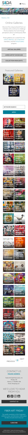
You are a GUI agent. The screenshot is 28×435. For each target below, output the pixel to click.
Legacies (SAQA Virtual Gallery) (18, 209)
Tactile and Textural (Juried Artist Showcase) (19, 352)
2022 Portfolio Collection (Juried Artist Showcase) (8, 125)
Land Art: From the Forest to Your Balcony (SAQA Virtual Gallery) (19, 316)
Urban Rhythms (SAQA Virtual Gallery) (7, 81)
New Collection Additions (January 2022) (8, 197)
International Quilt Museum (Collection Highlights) (20, 340)
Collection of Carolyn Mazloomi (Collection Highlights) (8, 185)
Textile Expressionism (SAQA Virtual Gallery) (20, 125)
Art (8, 18)
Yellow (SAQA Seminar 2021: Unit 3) (8, 268)
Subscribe (14, 423)
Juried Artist (20, 39)
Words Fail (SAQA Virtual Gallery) (8, 221)
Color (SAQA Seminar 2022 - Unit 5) (7, 161)
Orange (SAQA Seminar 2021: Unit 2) (19, 304)
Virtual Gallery (20, 41)
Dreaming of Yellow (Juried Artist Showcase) (19, 81)
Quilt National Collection (8, 328)
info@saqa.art (15, 384)
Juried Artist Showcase (14, 55)
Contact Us (14, 402)
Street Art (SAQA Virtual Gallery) (8, 209)
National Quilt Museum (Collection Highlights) (8, 280)
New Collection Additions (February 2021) (19, 257)
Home (3, 18)
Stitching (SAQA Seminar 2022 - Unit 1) (19, 197)
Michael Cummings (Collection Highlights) (8, 233)
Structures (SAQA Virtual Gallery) (19, 233)
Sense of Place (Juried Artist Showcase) (8, 257)
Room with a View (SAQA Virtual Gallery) (19, 328)
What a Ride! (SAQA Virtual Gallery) (14, 93)
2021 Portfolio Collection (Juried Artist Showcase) (8, 149)
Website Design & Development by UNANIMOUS (14, 432)
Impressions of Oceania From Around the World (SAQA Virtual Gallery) (19, 245)
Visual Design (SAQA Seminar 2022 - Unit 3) (19, 173)
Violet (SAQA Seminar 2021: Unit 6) (7, 292)
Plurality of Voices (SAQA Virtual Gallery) (7, 245)
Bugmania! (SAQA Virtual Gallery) (19, 161)
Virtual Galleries (14, 49)
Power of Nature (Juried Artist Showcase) (19, 137)
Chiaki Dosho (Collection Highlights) (8, 137)
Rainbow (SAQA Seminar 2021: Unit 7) (19, 280)
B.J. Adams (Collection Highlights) (8, 173)
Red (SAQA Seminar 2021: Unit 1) (8, 316)
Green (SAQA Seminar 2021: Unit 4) (7, 304)
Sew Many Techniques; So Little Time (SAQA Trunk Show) (19, 149)
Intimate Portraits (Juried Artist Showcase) (8, 352)
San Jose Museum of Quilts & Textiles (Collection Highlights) (8, 340)
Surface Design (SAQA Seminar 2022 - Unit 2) (19, 185)
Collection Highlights (14, 61)
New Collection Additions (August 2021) (19, 221)
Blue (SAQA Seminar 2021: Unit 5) (19, 292)
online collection (9, 39)
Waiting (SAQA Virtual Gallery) (18, 268)
